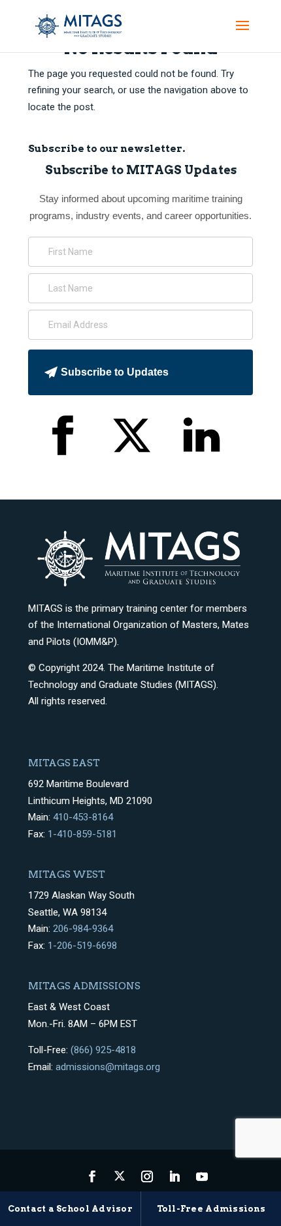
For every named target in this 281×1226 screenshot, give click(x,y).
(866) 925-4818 (103, 1050)
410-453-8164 (83, 817)
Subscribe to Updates (115, 372)
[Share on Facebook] (61, 438)
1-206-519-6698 (82, 945)
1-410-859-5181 (82, 834)
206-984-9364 (83, 928)
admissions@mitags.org (108, 1067)
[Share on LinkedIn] (201, 438)
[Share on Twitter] (131, 438)
